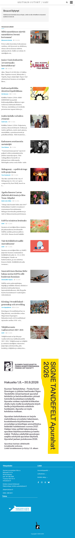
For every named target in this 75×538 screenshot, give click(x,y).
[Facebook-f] (38, 482)
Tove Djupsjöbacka (6, 307)
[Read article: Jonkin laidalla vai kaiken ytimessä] (39, 121)
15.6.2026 (17, 279)
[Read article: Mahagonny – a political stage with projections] (39, 174)
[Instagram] (42, 482)
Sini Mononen (4, 94)
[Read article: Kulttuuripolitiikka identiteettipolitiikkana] (39, 93)
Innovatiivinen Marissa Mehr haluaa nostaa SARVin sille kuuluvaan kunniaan (14, 274)
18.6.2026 (16, 201)
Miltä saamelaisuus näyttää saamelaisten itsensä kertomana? (13, 35)
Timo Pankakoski (5, 175)
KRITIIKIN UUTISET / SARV (33, 2)
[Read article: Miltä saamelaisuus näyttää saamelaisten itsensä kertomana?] (39, 37)
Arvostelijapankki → (44, 470)
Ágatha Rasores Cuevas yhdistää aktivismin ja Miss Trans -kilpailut (13, 195)
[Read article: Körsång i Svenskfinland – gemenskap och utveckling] (39, 307)
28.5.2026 (16, 307)
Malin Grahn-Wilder (6, 201)
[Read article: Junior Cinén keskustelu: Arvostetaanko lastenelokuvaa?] (39, 65)
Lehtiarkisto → (42, 474)
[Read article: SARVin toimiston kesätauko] (39, 225)
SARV (2, 68)
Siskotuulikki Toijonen (7, 279)
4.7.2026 (13, 147)
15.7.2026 (12, 121)
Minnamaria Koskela (6, 40)
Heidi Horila (4, 121)
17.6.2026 (9, 223)
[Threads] (45, 482)
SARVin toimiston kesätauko (14, 220)
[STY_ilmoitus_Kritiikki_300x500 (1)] (30, 406)
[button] (71, 2)
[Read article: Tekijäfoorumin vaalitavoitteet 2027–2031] (39, 332)
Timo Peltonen (5, 147)
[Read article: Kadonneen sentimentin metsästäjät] (39, 146)
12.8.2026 (9, 68)
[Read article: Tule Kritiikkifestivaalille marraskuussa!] (39, 246)
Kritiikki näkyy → (43, 477)
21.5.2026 (9, 333)
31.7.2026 (13, 94)
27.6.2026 (15, 175)
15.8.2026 (17, 40)
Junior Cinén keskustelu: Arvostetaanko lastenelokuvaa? (12, 63)
